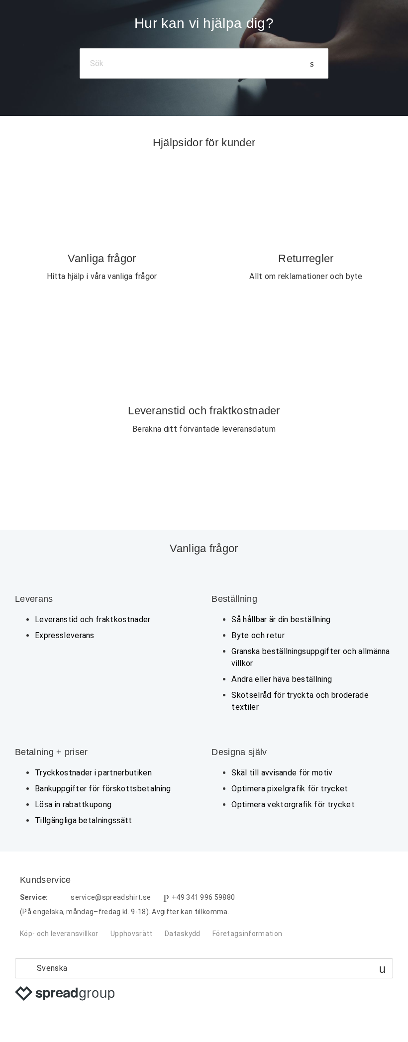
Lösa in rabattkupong (73, 804)
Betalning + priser (51, 752)
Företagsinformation (247, 934)
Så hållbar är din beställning (280, 619)
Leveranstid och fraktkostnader (93, 619)
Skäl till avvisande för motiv (281, 772)
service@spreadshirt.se (111, 897)
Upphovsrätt (131, 934)
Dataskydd (183, 934)
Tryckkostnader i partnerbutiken (93, 772)
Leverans (34, 599)
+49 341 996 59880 (203, 897)
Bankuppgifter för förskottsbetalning (103, 788)
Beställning (234, 599)
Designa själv (239, 752)
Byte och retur (257, 635)
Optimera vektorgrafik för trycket (293, 804)
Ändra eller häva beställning (281, 679)
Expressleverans (65, 635)
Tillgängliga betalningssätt (83, 820)
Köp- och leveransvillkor (59, 934)
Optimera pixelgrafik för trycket (289, 788)
